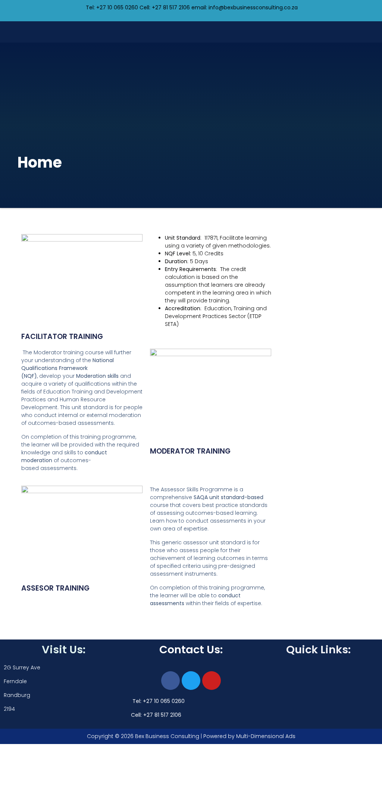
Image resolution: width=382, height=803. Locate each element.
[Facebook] (170, 680)
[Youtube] (211, 680)
